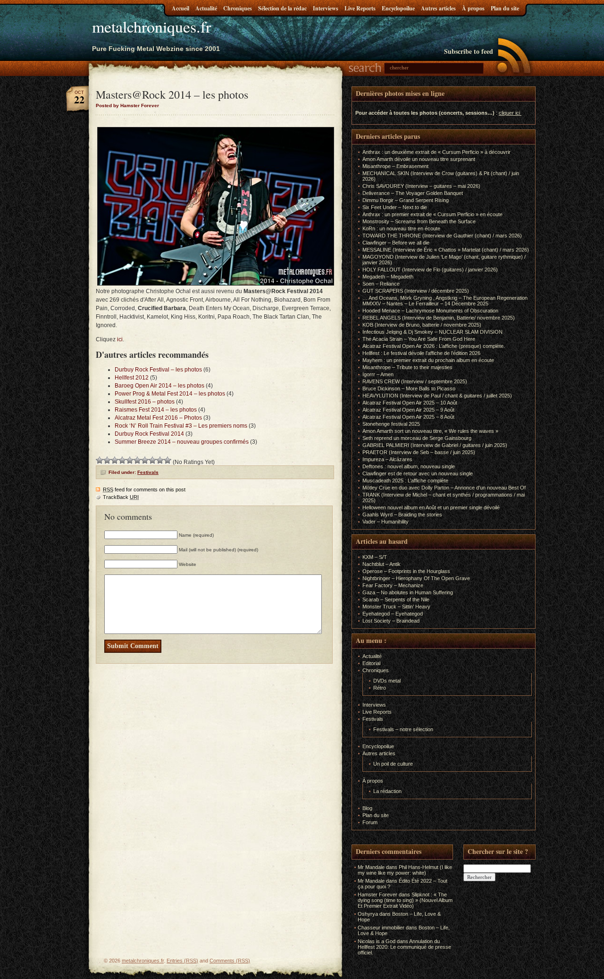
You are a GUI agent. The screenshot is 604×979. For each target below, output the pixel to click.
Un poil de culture (393, 764)
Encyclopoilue (398, 8)
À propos (473, 8)
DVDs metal (387, 681)
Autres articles (438, 8)
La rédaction (387, 791)
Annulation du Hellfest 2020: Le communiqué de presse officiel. (404, 946)
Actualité (206, 8)
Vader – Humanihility (385, 521)
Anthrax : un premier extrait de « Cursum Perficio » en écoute (432, 214)
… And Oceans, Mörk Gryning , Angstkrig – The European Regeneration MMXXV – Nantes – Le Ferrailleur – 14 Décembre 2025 (445, 300)
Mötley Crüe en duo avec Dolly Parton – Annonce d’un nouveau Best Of (444, 487)
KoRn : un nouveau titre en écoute (401, 228)
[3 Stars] (114, 460)
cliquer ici (509, 113)
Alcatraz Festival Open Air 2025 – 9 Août (408, 410)
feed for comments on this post (144, 489)
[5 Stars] (130, 460)
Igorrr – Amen (378, 374)
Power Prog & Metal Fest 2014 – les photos (170, 393)
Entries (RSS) (182, 960)
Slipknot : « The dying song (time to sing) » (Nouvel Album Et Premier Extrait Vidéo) (405, 900)
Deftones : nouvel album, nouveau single (408, 466)
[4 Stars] (122, 460)
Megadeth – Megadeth (387, 276)
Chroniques (237, 8)
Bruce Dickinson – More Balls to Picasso (408, 388)
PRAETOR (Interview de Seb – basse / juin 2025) (418, 452)
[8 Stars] (152, 460)
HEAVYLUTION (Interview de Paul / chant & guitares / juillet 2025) (437, 395)
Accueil (180, 8)
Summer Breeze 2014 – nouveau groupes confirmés (182, 442)
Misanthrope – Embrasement (395, 166)
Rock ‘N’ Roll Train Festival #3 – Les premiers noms (181, 425)
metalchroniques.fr (151, 26)
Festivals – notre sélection (403, 729)
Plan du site (505, 8)
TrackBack (121, 497)
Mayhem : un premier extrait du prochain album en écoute (428, 360)
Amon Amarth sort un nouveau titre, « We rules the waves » (430, 431)
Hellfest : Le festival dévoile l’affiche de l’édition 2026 (421, 353)
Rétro (379, 688)
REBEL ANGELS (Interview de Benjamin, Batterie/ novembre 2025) (438, 318)
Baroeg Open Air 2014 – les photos (159, 385)
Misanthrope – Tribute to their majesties (407, 367)
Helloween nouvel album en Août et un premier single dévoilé (431, 507)
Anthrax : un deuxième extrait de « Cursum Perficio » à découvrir (436, 152)
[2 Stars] (107, 460)
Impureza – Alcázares (387, 459)
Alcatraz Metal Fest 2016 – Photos (158, 417)
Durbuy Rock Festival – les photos (158, 369)
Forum (370, 822)
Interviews (325, 8)
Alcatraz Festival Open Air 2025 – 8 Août (408, 417)
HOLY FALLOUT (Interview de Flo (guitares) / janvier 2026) (430, 269)
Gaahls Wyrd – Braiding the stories (402, 514)
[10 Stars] (167, 460)
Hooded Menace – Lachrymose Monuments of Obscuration (430, 310)
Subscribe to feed (468, 51)
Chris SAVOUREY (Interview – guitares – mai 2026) (421, 186)
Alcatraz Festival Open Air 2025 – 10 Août (409, 402)
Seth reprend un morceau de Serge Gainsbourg (416, 438)
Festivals (148, 472)
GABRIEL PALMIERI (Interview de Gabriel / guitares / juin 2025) (434, 445)
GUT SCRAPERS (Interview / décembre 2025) (415, 291)
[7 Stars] (145, 460)
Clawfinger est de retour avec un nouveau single (417, 473)
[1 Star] (99, 460)
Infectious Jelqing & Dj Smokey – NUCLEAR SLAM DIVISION (432, 332)
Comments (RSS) (230, 960)
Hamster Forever (377, 894)
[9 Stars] (160, 460)
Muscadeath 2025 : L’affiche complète (405, 480)
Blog (367, 808)
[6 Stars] (137, 460)
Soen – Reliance (381, 284)
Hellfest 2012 (132, 377)
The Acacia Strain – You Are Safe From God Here (418, 339)
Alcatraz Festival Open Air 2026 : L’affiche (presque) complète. (433, 346)
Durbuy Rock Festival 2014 (149, 433)
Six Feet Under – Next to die (394, 207)
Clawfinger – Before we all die (395, 242)
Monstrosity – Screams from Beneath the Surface (419, 221)
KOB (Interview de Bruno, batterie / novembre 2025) (421, 325)
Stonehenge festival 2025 (391, 424)
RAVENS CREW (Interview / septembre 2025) (414, 381)
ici (120, 339)
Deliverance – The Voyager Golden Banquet (412, 193)
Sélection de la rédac (282, 8)
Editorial (371, 663)
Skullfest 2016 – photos (145, 401)
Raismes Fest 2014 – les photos (156, 409)
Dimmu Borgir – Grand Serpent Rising (405, 200)
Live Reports (360, 8)
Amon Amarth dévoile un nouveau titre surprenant (418, 159)
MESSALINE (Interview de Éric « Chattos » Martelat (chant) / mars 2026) (445, 250)
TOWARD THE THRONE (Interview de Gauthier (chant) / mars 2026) (442, 235)
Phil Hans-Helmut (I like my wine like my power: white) (405, 870)
